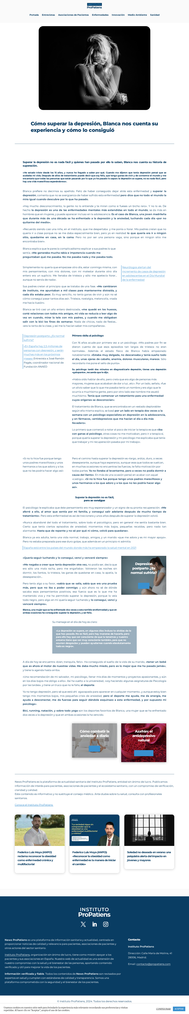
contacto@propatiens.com (153, 964)
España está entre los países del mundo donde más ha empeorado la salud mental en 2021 (80, 547)
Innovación (118, 14)
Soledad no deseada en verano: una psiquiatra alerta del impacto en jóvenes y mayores (149, 856)
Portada (34, 14)
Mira (144, 585)
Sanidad (154, 14)
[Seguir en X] (83, 924)
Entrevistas (48, 14)
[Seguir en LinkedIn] (94, 924)
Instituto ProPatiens (17, 954)
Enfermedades (100, 14)
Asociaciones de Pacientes (73, 14)
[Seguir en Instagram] (106, 924)
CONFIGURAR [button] (163, 1009)
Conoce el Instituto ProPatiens (34, 804)
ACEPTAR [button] (179, 1009)
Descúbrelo (144, 753)
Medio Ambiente (137, 14)
